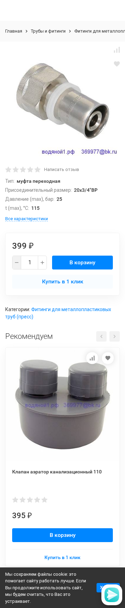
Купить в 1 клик (62, 281)
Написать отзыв (61, 169)
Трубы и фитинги (48, 31)
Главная (13, 31)
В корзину (82, 262)
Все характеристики (26, 218)
